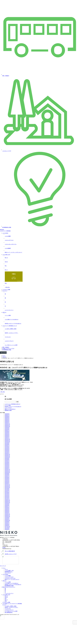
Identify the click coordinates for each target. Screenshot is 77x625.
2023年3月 (7, 465)
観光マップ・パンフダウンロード (12, 579)
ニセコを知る (5, 233)
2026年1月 (7, 422)
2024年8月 (7, 444)
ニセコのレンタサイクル (10, 578)
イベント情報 (8, 405)
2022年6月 (7, 477)
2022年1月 (7, 483)
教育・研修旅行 (5, 347)
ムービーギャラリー (9, 593)
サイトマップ (3, 565)
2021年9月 (7, 488)
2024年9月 (7, 443)
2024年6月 (7, 446)
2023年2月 (7, 467)
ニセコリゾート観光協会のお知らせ (12, 404)
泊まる (6, 597)
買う (6, 598)
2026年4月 (7, 418)
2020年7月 (7, 506)
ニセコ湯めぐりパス (6, 603)
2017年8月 (7, 528)
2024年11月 (7, 440)
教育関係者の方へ (9, 571)
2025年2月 (7, 436)
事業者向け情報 (8, 410)
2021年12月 (7, 484)
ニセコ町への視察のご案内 (10, 606)
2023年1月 (7, 468)
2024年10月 (7, 441)
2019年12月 (7, 514)
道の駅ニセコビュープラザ (10, 554)
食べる (6, 595)
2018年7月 (7, 522)
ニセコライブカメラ (9, 609)
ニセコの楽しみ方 (6, 254)
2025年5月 (7, 432)
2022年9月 (7, 473)
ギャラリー (4, 290)
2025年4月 (7, 434)
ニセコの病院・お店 (9, 570)
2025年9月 (7, 427)
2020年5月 (7, 509)
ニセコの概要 (8, 575)
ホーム (3, 355)
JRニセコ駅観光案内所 (10, 551)
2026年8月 (7, 413)
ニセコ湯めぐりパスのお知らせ (11, 583)
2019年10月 (7, 516)
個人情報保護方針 (9, 612)
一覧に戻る (2, 391)
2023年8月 (7, 459)
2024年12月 (7, 439)
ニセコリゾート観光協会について (9, 325)
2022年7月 (7, 476)
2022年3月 (7, 481)
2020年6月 (7, 507)
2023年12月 (7, 454)
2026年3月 (7, 420)
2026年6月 (7, 416)
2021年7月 (7, 491)
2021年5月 (7, 493)
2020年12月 (7, 500)
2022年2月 (7, 482)
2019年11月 (7, 515)
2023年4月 (7, 464)
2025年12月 (7, 424)
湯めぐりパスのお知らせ (10, 409)
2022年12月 (7, 469)
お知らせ (4, 312)
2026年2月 (7, 421)
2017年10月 (7, 526)
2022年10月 (7, 472)
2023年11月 (7, 455)
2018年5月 (7, 524)
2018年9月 (7, 521)
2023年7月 (7, 460)
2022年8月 (7, 474)
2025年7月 (7, 430)
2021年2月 (7, 497)
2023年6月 (7, 462)
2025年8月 (7, 429)
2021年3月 (7, 496)
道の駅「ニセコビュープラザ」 (11, 607)
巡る (6, 601)
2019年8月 (7, 517)
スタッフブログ (8, 407)
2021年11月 (7, 486)
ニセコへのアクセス (9, 576)
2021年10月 (7, 487)
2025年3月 (7, 435)
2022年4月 (7, 479)
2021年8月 (7, 489)
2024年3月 (7, 450)
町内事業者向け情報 (6, 349)
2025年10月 (7, 426)
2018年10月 (7, 520)
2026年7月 (7, 415)
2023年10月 (7, 456)
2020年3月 (7, 511)
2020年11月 (7, 501)
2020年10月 (7, 502)
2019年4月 (7, 519)
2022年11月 (7, 470)
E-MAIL (4, 547)
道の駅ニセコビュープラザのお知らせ (13, 406)
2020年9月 (7, 503)
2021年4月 (7, 495)
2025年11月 (7, 425)
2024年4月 (7, 449)
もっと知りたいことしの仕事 (11, 611)
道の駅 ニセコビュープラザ (8, 348)
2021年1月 (7, 498)
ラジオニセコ (8, 608)
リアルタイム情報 (6, 289)
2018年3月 (7, 525)
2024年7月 (7, 445)
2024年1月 (7, 453)
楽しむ (6, 599)
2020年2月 (7, 512)
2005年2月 (7, 529)
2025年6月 (7, 431)
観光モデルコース (6, 587)
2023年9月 (7, 458)
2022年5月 (7, 478)
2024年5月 (7, 448)
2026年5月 (7, 417)
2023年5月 (7, 463)
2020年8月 (7, 505)
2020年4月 (7, 510)
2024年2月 (7, 451)
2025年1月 (7, 437)
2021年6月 (7, 492)
